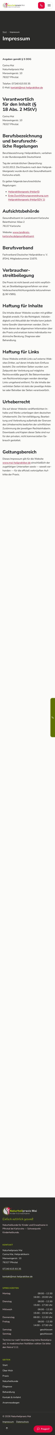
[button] (52, 717)
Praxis (6, 1375)
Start (5, 32)
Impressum (8, 1421)
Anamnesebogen (11, 1402)
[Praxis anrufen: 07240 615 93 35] (41, 5)
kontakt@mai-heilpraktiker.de (27, 87)
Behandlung (9, 1392)
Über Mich (8, 1370)
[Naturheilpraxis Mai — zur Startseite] (14, 5)
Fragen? (45, 1429)
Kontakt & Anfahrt (12, 1397)
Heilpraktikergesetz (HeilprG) (23, 191)
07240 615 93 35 (12, 1268)
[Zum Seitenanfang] (7, 1428)
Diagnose (7, 1386)
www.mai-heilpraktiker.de (17, 462)
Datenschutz (22, 1421)
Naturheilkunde (10, 1381)
